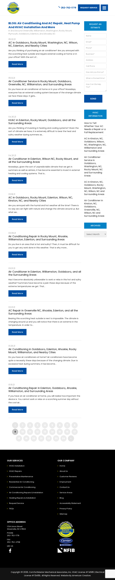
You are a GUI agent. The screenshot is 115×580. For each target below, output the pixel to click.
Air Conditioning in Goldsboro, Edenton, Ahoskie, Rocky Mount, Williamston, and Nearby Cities (42, 350)
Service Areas (66, 492)
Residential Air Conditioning (21, 482)
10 (22, 431)
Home (62, 465)
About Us (64, 471)
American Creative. (81, 575)
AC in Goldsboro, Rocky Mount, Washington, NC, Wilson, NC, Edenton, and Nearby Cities (43, 44)
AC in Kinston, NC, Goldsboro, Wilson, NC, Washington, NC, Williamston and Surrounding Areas (95, 145)
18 (19, 438)
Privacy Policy (66, 508)
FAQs (11, 508)
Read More (17, 64)
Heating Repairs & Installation (22, 498)
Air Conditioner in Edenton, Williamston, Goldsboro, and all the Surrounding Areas (44, 273)
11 (30, 431)
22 (48, 438)
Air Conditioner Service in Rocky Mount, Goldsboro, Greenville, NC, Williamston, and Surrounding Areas (40, 83)
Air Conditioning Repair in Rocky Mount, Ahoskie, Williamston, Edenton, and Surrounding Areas (38, 238)
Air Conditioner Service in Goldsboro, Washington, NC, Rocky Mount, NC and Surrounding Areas (93, 166)
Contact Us (65, 487)
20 (33, 438)
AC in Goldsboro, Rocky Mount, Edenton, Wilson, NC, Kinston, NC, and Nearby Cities (40, 199)
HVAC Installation (17, 465)
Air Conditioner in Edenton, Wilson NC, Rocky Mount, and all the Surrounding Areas (43, 160)
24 (63, 438)
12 (37, 431)
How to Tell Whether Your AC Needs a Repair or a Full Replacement (95, 127)
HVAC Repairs (15, 471)
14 (52, 431)
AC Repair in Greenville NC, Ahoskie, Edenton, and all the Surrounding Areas (43, 312)
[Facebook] (10, 551)
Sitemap (63, 514)
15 (60, 431)
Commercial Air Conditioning (22, 487)
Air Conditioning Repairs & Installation (26, 492)
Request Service (88, 7)
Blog (62, 498)
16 (67, 431)
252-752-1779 (68, 7)
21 (41, 438)
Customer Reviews (68, 476)
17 (74, 431)
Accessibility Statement (70, 503)
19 (26, 438)
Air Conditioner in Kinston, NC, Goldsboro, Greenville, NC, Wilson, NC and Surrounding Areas (94, 208)
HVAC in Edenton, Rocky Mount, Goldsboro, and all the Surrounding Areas (42, 121)
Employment (65, 482)
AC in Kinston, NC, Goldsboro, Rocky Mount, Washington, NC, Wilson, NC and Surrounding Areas (95, 188)
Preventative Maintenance (21, 476)
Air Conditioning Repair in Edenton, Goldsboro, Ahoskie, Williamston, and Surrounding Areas (42, 389)
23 (56, 438)
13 (45, 431)
